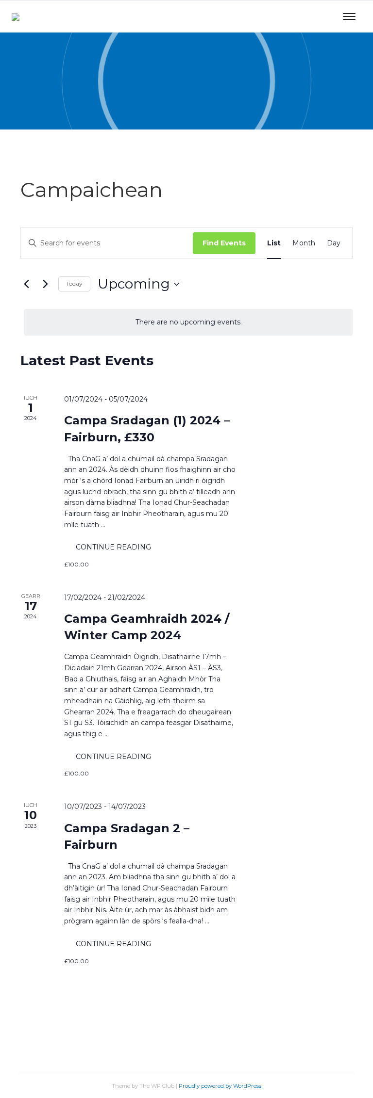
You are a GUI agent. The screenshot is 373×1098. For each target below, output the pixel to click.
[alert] (188, 322)
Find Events (224, 243)
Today (74, 283)
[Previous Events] (26, 284)
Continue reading (119, 543)
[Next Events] (45, 284)
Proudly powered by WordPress (220, 1085)
